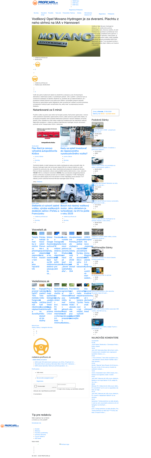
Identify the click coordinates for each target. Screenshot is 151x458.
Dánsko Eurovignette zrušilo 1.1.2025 (102, 374)
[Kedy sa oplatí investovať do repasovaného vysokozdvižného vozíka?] (77, 135)
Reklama (37, 431)
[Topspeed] (41, 444)
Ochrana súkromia (40, 434)
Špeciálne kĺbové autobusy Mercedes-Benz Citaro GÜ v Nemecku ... (55, 364)
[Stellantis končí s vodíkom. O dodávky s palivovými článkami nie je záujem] (97, 143)
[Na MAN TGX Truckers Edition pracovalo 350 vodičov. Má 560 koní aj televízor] (97, 304)
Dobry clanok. (96, 346)
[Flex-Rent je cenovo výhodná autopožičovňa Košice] (48, 135)
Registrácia (72, 10)
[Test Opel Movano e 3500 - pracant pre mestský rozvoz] (97, 125)
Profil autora (35, 369)
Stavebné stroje (44, 14)
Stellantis (39, 181)
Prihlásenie (79, 10)
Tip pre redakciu (40, 436)
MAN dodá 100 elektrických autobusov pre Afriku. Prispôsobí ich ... (55, 362)
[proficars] (46, 2)
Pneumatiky (66, 13)
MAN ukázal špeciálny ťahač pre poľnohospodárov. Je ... (52, 366)
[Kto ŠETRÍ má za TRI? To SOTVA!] (97, 270)
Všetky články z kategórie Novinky (42, 327)
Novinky (36, 13)
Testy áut (58, 13)
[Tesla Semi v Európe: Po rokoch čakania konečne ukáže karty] (97, 253)
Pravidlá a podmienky (41, 432)
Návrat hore (35, 325)
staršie (96, 340)
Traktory (72, 13)
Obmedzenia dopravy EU (88, 14)
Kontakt (37, 429)
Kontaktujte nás (36, 423)
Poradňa (50, 13)
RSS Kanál (38, 438)
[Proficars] (64, 444)
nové (93, 340)
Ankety (79, 13)
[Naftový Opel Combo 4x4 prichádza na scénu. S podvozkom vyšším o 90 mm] (97, 161)
